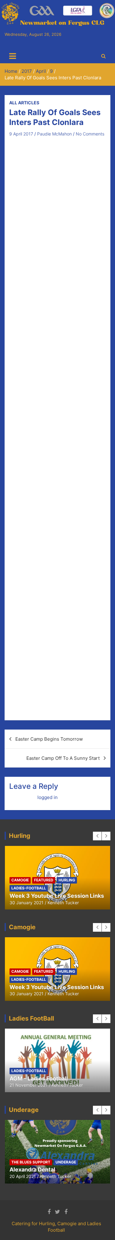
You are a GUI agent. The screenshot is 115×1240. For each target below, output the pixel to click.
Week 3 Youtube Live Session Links (57, 896)
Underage (66, 1162)
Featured (43, 880)
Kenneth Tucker (63, 902)
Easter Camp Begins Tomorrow (49, 739)
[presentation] (97, 836)
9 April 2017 (21, 133)
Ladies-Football (28, 888)
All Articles (24, 102)
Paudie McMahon (54, 133)
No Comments (90, 133)
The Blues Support (30, 1162)
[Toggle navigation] (13, 56)
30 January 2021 (27, 902)
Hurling (67, 880)
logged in (47, 797)
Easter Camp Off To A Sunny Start (63, 758)
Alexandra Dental (32, 1169)
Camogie (20, 880)
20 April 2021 (23, 1176)
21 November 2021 (29, 1085)
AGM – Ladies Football (39, 1078)
